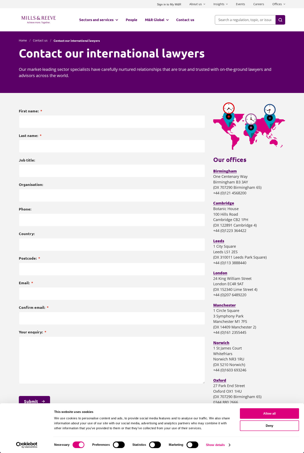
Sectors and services (96, 20)
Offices (277, 4)
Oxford (219, 380)
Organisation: (31, 184)
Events (240, 4)
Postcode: (29, 258)
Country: (27, 233)
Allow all (269, 413)
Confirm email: (34, 307)
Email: (26, 283)
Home (23, 40)
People (131, 20)
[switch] (119, 444)
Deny (269, 425)
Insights (218, 4)
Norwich (221, 342)
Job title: (27, 160)
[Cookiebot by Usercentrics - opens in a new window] (27, 445)
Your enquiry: (32, 332)
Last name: (30, 135)
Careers (258, 4)
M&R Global (154, 20)
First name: (30, 111)
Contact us (185, 20)
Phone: (25, 209)
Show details (215, 445)
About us (195, 4)
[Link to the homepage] (39, 19)
